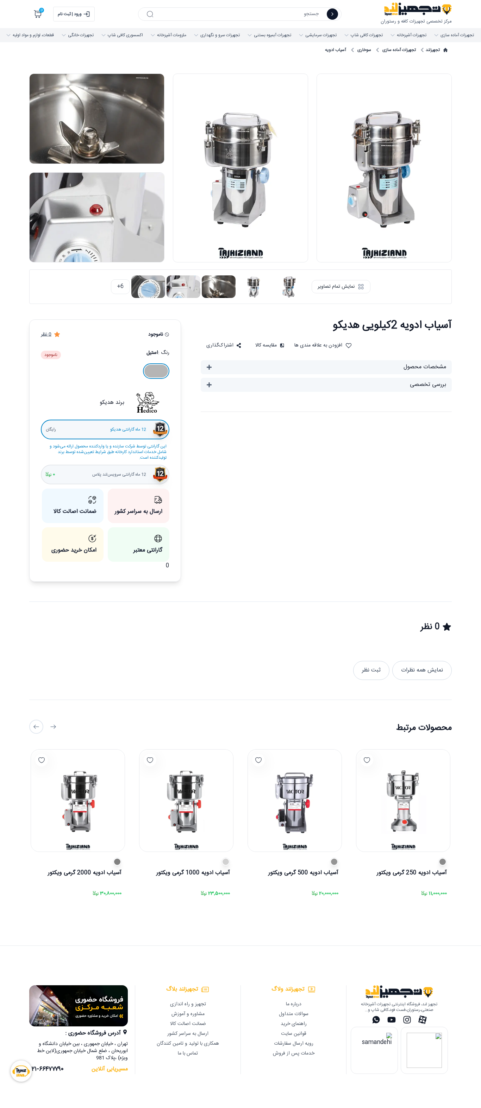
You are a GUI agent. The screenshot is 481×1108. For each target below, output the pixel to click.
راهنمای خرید (294, 1024)
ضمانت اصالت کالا (188, 1024)
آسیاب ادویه (335, 50)
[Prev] (53, 727)
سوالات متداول (293, 1014)
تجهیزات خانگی (81, 35)
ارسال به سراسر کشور (187, 1034)
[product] (403, 801)
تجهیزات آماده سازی (457, 35)
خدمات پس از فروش (293, 1053)
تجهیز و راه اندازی (188, 1004)
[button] (224, 345)
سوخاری (364, 50)
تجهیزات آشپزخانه (411, 35)
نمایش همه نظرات (422, 670)
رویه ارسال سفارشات (293, 1043)
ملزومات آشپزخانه (171, 35)
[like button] (367, 760)
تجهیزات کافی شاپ (367, 35)
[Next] (36, 727)
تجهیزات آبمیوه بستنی (272, 35)
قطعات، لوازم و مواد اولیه (33, 35)
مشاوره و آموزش (188, 1014)
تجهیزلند (433, 50)
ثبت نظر (371, 670)
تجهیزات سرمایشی (321, 35)
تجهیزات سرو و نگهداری (220, 35)
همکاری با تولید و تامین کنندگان (188, 1043)
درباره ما (293, 1004)
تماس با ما (188, 1053)
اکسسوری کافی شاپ (125, 35)
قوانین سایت (293, 1034)
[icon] (332, 14)
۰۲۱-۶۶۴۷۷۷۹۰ (46, 1069)
